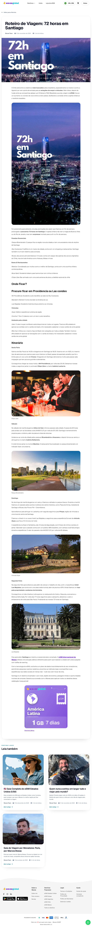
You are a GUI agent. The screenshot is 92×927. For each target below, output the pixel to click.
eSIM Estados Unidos (50, 893)
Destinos (30, 3)
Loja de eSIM (50, 3)
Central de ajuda (81, 891)
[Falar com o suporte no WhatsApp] (88, 922)
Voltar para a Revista (10, 12)
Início (40, 3)
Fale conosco (35, 896)
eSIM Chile (47, 902)
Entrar (85, 3)
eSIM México (48, 905)
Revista (34, 899)
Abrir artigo (7, 807)
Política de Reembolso (66, 899)
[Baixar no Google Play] (9, 899)
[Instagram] (7, 894)
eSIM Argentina (48, 899)
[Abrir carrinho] (78, 3)
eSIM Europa (48, 896)
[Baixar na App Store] (22, 899)
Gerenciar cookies (65, 901)
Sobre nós (34, 893)
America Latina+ (29, 730)
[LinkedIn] (11, 894)
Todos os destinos (49, 908)
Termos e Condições (66, 891)
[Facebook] (4, 894)
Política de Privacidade (63, 895)
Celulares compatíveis (79, 895)
